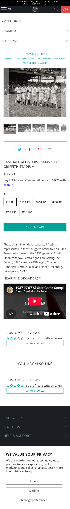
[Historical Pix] (35, 9)
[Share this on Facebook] (29, 149)
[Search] (56, 9)
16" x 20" (41, 202)
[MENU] (2, 9)
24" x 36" (26, 212)
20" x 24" (57, 202)
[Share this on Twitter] (19, 149)
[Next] (64, 93)
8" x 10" (10, 202)
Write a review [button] (35, 343)
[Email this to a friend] (49, 149)
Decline (34, 490)
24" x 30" (11, 212)
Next (42, 54)
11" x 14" (25, 202)
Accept (34, 481)
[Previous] (6, 93)
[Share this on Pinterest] (39, 149)
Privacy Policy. (23, 471)
